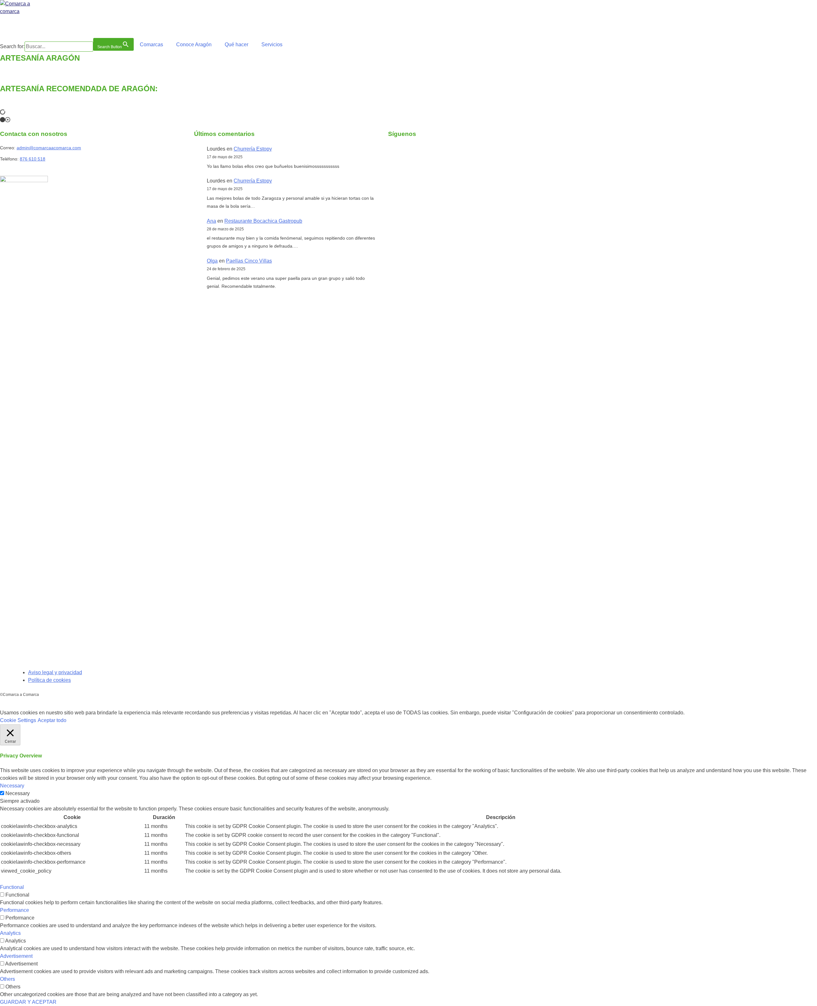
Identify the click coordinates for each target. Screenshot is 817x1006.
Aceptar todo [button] (52, 720)
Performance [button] (14, 910)
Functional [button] (12, 887)
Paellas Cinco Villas (249, 261)
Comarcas (151, 44)
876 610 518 (32, 158)
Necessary (17, 793)
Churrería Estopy (253, 149)
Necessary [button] (12, 785)
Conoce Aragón (194, 44)
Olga (212, 261)
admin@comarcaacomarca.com (49, 147)
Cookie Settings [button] (18, 720)
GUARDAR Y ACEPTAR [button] (28, 1002)
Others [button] (7, 979)
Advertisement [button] (16, 956)
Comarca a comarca (34, 25)
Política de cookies (49, 680)
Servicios (271, 44)
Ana (211, 221)
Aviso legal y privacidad (55, 672)
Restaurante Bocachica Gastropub (263, 221)
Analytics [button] (10, 933)
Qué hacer (236, 44)
